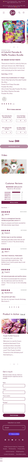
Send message (14, 415)
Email (4, 389)
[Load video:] (14, 166)
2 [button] (11, 307)
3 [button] (14, 307)
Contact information (9, 454)
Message (5, 402)
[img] (5, 212)
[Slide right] (17, 47)
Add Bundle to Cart (14, 146)
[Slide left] (10, 47)
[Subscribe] (23, 427)
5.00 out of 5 (18, 187)
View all (22, 314)
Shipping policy (20, 451)
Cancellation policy (21, 454)
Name (4, 382)
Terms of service (10, 451)
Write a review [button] (14, 202)
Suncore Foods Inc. (13, 446)
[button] (4, 13)
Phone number (6, 395)
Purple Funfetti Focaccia (11, 336)
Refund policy (12, 448)
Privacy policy (21, 448)
